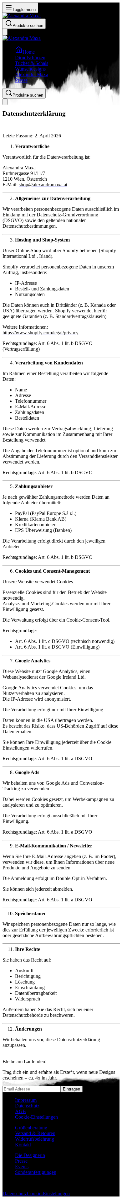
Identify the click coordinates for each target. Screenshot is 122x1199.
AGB (20, 1111)
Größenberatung (31, 1127)
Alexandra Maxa (31, 74)
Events (21, 1166)
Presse (21, 80)
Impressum (26, 1100)
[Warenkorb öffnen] (5, 32)
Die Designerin (30, 1155)
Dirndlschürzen (30, 57)
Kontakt (23, 1144)
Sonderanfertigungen (35, 1172)
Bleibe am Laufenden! (25, 1061)
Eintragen (71, 1089)
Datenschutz (27, 1105)
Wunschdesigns (30, 69)
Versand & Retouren (35, 1133)
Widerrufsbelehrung (34, 1139)
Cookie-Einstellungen (36, 1117)
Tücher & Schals (31, 63)
